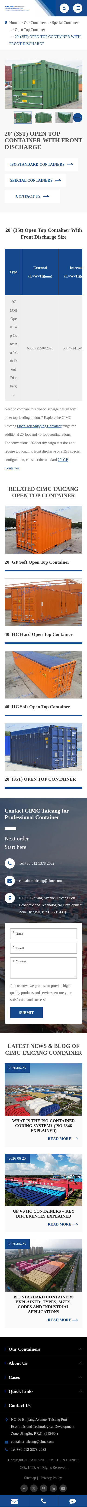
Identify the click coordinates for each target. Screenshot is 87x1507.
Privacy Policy (51, 1478)
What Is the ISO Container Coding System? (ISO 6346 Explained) (43, 1125)
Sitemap (30, 1478)
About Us (18, 1363)
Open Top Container (30, 30)
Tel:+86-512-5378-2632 (36, 863)
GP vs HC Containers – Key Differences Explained (43, 1213)
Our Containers (35, 23)
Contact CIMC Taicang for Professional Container (37, 814)
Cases (14, 1377)
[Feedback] (72, 1501)
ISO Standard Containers (37, 164)
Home (13, 23)
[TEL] (43, 1501)
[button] (77, 117)
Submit (26, 1013)
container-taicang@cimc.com (40, 881)
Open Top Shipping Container (39, 426)
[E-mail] (14, 1501)
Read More (60, 1139)
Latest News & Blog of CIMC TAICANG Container (43, 1049)
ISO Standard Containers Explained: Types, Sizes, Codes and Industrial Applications (43, 1304)
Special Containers (65, 23)
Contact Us (20, 1405)
